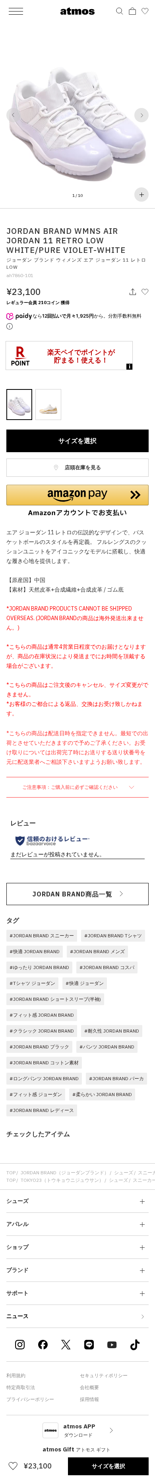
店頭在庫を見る (82, 467)
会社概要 (89, 1387)
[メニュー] (16, 11)
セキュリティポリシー (104, 1375)
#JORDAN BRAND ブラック (39, 1047)
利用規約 (15, 1375)
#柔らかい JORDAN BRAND (102, 1094)
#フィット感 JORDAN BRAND (42, 1015)
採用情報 (89, 1399)
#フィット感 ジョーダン (36, 1094)
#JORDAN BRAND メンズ (97, 951)
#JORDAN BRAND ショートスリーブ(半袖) (55, 999)
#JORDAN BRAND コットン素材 (44, 1063)
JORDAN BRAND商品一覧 (72, 894)
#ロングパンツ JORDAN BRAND (44, 1078)
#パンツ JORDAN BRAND (106, 1047)
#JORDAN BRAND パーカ (116, 1078)
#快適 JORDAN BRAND (35, 951)
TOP (10, 1173)
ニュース (17, 1316)
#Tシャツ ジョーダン (32, 983)
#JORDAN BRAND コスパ (106, 967)
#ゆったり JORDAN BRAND (39, 967)
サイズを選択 (77, 441)
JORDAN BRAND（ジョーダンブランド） (65, 1173)
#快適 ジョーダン (85, 983)
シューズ (123, 1173)
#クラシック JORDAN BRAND (42, 1031)
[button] (13, 115)
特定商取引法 (20, 1387)
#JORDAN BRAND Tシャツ (113, 935)
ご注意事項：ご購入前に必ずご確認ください (70, 787)
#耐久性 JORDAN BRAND (111, 1031)
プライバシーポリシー (30, 1399)
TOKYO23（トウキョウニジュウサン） (62, 1180)
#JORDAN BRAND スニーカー (42, 935)
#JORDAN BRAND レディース (42, 1110)
